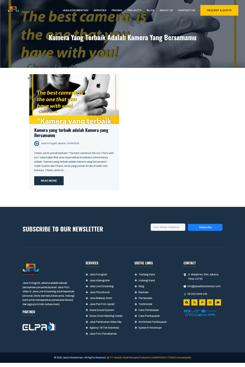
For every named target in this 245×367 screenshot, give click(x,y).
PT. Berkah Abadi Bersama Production (130, 357)
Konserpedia (184, 357)
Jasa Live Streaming (102, 286)
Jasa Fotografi (98, 274)
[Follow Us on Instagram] (210, 302)
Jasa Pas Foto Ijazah (102, 304)
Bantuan (143, 292)
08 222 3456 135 (197, 294)
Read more (49, 180)
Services (100, 10)
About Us (166, 10)
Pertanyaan (145, 298)
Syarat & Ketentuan (150, 327)
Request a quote (219, 10)
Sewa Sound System (102, 310)
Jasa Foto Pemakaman (103, 333)
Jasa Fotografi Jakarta (53, 143)
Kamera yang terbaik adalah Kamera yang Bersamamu (71, 132)
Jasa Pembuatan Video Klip (106, 321)
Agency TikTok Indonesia (104, 327)
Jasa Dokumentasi (75, 10)
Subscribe (205, 227)
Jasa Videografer (100, 280)
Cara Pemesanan (148, 310)
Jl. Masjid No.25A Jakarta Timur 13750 (203, 276)
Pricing (117, 10)
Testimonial (145, 304)
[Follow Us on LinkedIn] (202, 302)
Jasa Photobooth (100, 292)
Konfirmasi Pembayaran (152, 321)
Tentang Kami (146, 274)
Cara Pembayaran (149, 315)
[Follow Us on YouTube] (218, 302)
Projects (135, 10)
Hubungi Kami (146, 280)
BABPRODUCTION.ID (164, 357)
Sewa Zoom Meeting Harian (106, 315)
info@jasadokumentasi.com (204, 286)
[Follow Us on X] (194, 302)
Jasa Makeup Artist (101, 298)
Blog (150, 10)
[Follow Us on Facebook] (187, 302)
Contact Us (186, 10)
